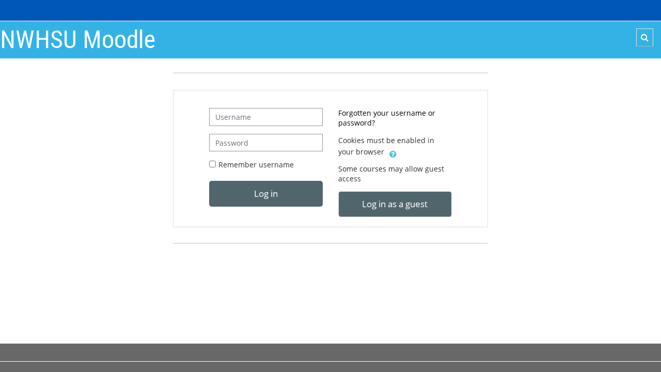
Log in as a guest (395, 203)
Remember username (256, 164)
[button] (644, 37)
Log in (266, 193)
